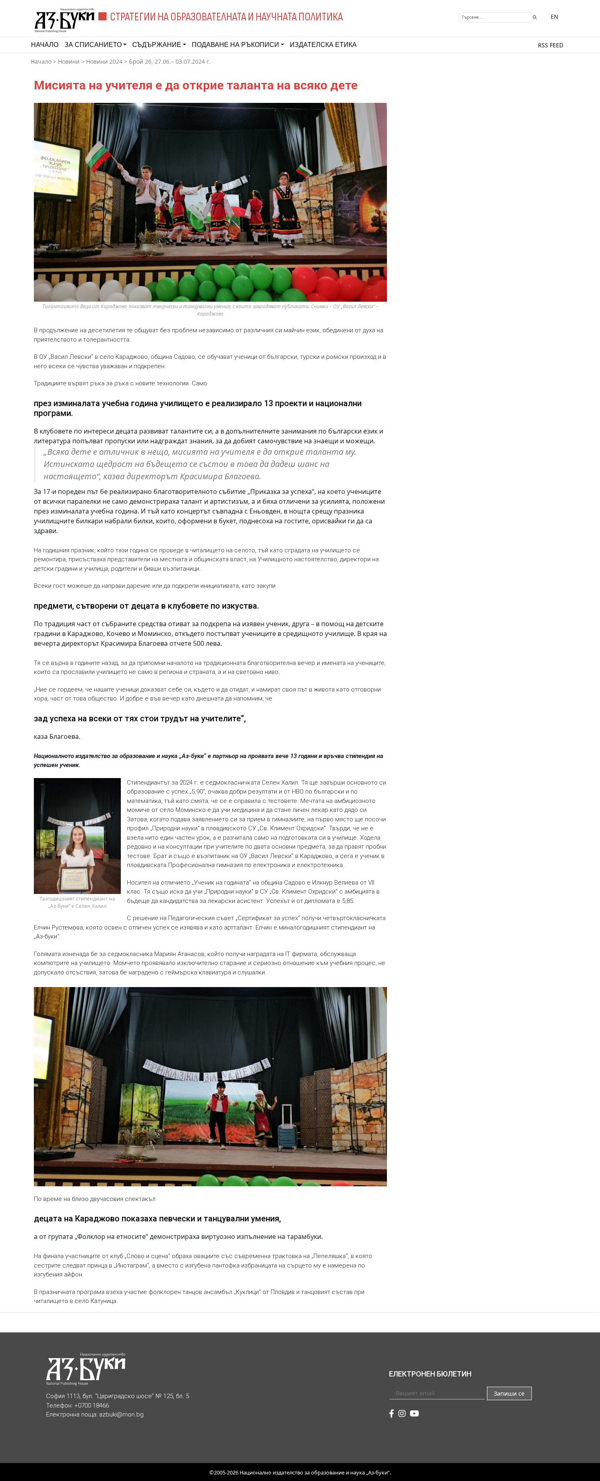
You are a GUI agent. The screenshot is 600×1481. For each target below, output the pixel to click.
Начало (44, 44)
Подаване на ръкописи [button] (235, 44)
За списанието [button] (93, 44)
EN (554, 16)
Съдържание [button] (156, 44)
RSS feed (550, 45)
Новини (69, 61)
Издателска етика (323, 44)
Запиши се (509, 1393)
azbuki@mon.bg (121, 1414)
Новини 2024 (104, 61)
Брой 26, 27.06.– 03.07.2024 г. (169, 61)
